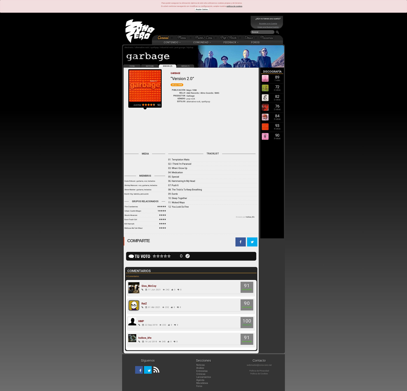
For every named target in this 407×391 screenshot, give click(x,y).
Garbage (190, 96)
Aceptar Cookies (202, 9)
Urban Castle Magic (132, 211)
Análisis (200, 368)
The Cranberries (131, 207)
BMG (217, 93)
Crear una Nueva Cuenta (268, 27)
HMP (141, 321)
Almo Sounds (206, 93)
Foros (199, 386)
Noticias (200, 365)
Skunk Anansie (130, 215)
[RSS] (155, 370)
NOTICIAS (150, 66)
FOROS (255, 42)
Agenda (200, 380)
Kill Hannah (129, 224)
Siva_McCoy (148, 286)
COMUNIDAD (201, 42)
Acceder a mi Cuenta (268, 23)
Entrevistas (202, 371)
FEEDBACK (230, 42)
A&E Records (192, 93)
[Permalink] (142, 290)
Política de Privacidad (259, 371)
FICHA (132, 66)
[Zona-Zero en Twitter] (148, 370)
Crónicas (200, 374)
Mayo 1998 (191, 90)
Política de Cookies (259, 373)
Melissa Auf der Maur (133, 228)
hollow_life (250, 217)
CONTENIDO (171, 42)
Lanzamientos (203, 377)
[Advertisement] (203, 25)
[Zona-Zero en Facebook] (139, 370)
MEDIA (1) (185, 66)
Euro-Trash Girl (130, 219)
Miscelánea (202, 383)
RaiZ (144, 303)
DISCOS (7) (167, 66)
